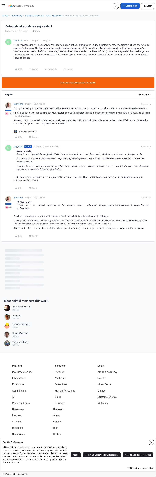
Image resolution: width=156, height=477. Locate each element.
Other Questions (54, 15)
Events (101, 378)
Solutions (60, 365)
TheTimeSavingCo (21, 324)
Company (58, 409)
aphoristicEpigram (21, 306)
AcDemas (16, 315)
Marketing (60, 378)
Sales (58, 397)
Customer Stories (107, 397)
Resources (18, 409)
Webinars (103, 403)
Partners (16, 415)
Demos (101, 390)
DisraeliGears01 (20, 333)
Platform (17, 365)
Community (16, 15)
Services (16, 421)
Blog (55, 427)
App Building (19, 390)
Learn (101, 365)
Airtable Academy (107, 372)
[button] (3, 6)
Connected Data (21, 403)
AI (13, 397)
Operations (61, 384)
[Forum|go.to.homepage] (21, 6)
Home (5, 15)
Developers (18, 427)
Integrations (18, 378)
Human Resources (65, 390)
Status (57, 434)
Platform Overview (22, 372)
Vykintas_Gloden (20, 341)
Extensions (18, 384)
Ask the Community (34, 15)
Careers (57, 421)
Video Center (105, 384)
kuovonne (18, 103)
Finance (59, 403)
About (56, 415)
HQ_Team (18, 40)
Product (59, 372)
